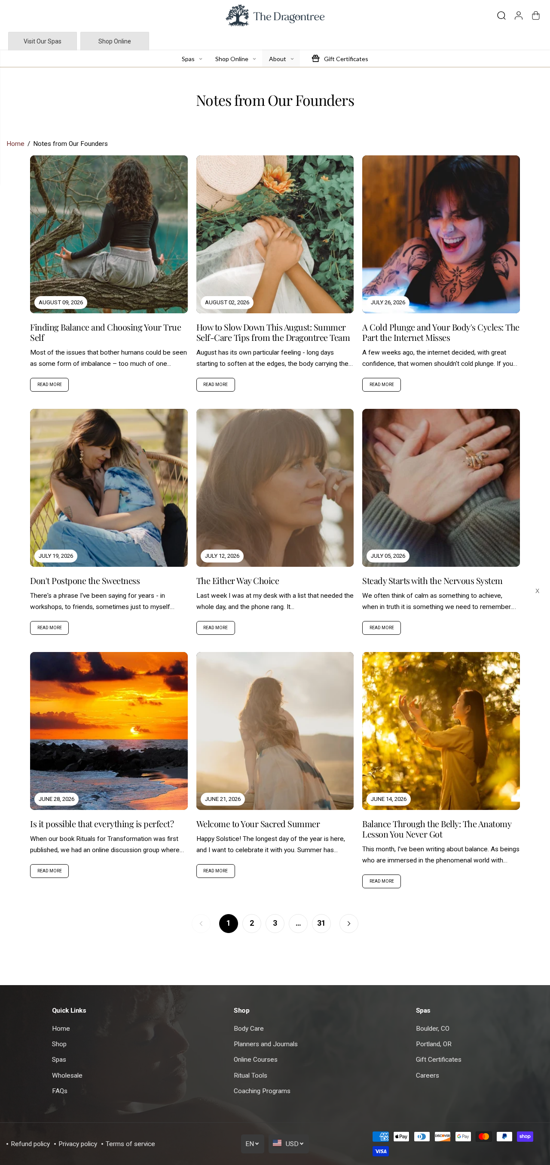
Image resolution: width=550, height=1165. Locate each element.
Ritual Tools (250, 1075)
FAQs (59, 1091)
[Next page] (349, 924)
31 (321, 923)
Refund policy (30, 1144)
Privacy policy (77, 1144)
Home (15, 144)
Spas (59, 1059)
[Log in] (518, 15)
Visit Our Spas (42, 41)
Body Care (249, 1028)
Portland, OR (434, 1044)
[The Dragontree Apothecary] (275, 15)
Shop (59, 1044)
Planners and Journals (266, 1044)
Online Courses (256, 1059)
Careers (427, 1075)
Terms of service (130, 1144)
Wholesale (67, 1075)
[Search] (501, 15)
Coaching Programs (262, 1091)
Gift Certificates (438, 1059)
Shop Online (114, 41)
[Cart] (536, 15)
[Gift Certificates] (315, 58)
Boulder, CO (432, 1028)
